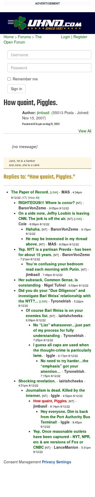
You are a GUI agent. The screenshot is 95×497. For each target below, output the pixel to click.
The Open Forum (23, 39)
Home (9, 36)
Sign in (16, 88)
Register (80, 36)
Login (65, 36)
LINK (54, 192)
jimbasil (43, 112)
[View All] (33, 198)
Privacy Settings (56, 461)
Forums (24, 36)
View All (84, 130)
